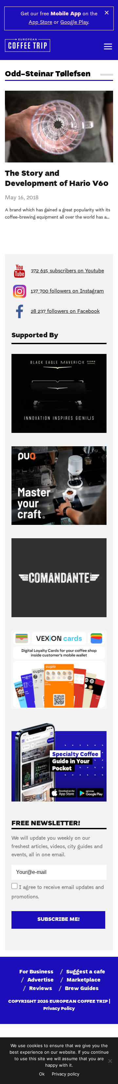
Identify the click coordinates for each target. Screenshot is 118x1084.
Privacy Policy (59, 1009)
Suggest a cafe (85, 972)
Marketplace (84, 980)
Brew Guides (82, 988)
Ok (42, 1073)
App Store (40, 22)
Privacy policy (65, 1073)
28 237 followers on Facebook (65, 311)
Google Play (74, 22)
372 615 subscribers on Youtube (67, 271)
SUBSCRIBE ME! (58, 919)
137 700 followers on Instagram (67, 291)
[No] (110, 1061)
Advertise (40, 980)
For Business (36, 972)
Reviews (40, 988)
